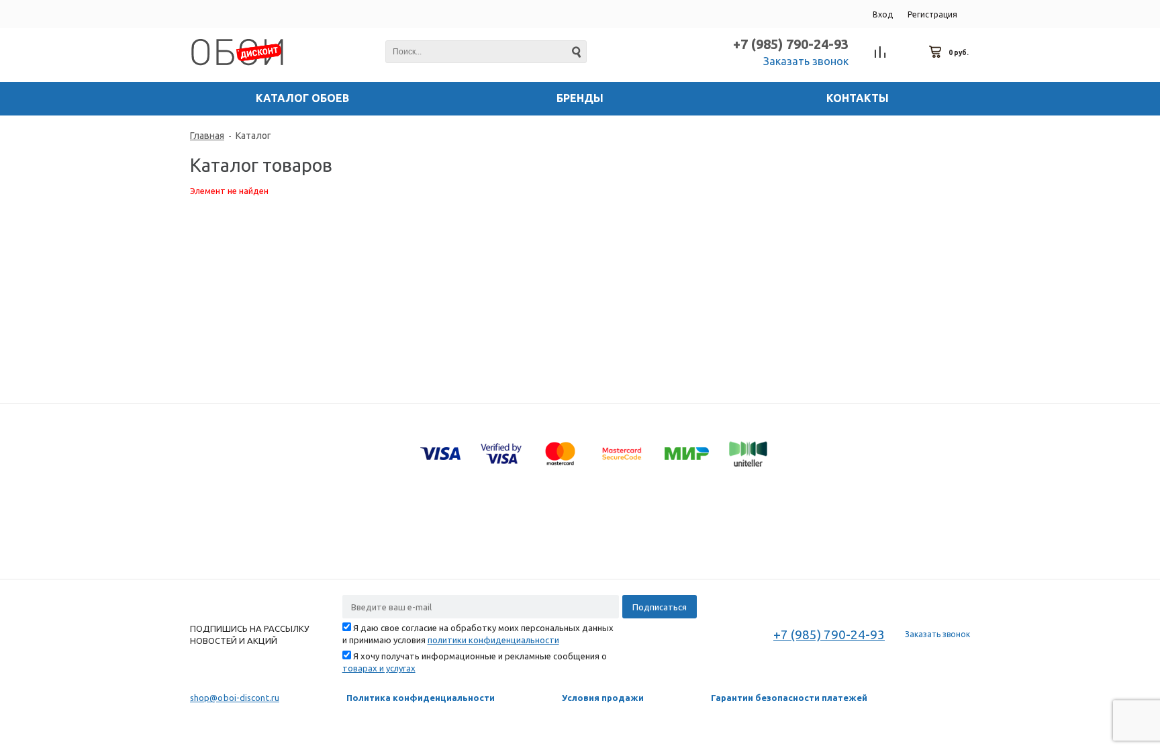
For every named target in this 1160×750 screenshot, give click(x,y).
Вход (883, 14)
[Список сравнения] (880, 52)
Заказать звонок (806, 61)
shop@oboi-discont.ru (234, 697)
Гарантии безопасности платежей (789, 697)
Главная (207, 135)
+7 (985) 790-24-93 (791, 44)
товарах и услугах (379, 668)
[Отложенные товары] (908, 52)
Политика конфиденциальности (420, 697)
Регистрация (932, 14)
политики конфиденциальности (493, 640)
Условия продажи (603, 697)
